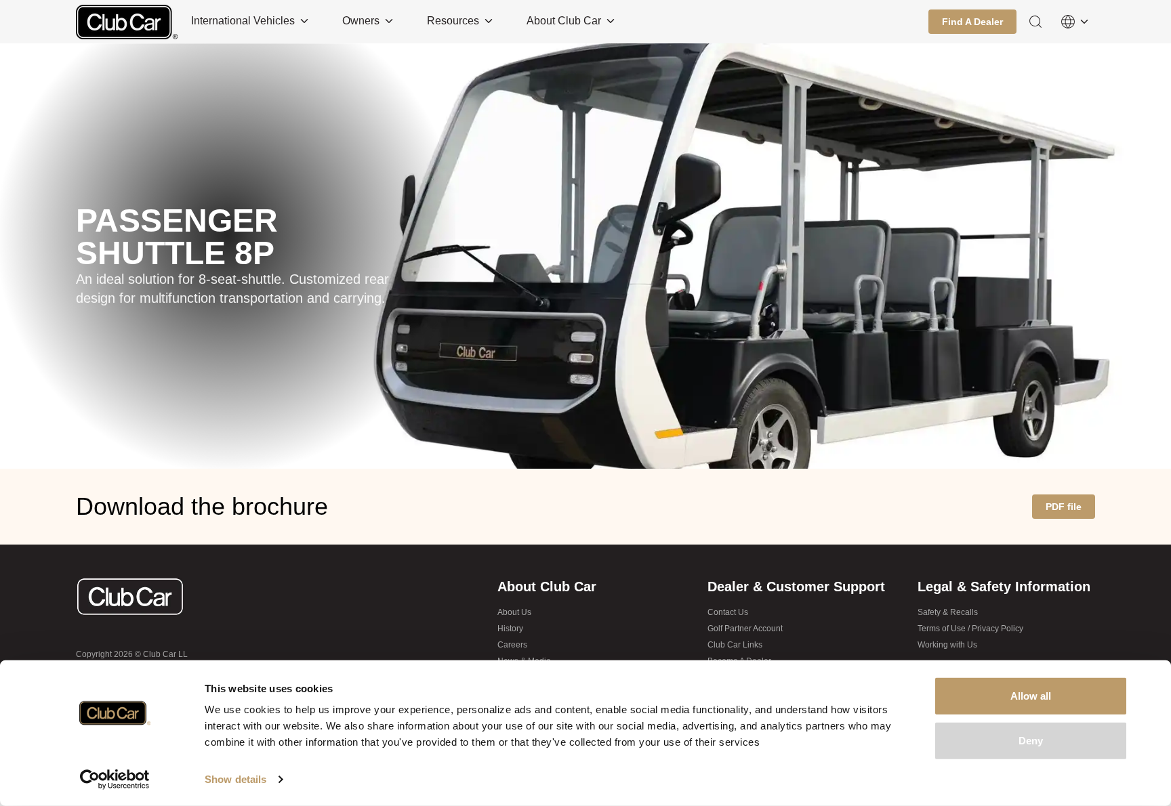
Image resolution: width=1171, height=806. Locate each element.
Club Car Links (734, 645)
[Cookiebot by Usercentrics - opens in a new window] (115, 779)
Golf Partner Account (745, 628)
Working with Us (947, 645)
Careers (512, 645)
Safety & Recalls (948, 612)
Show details (235, 779)
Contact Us (727, 612)
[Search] (1035, 22)
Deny (1031, 740)
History (510, 628)
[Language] (1075, 22)
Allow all (1031, 696)
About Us (514, 612)
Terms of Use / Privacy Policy (970, 628)
